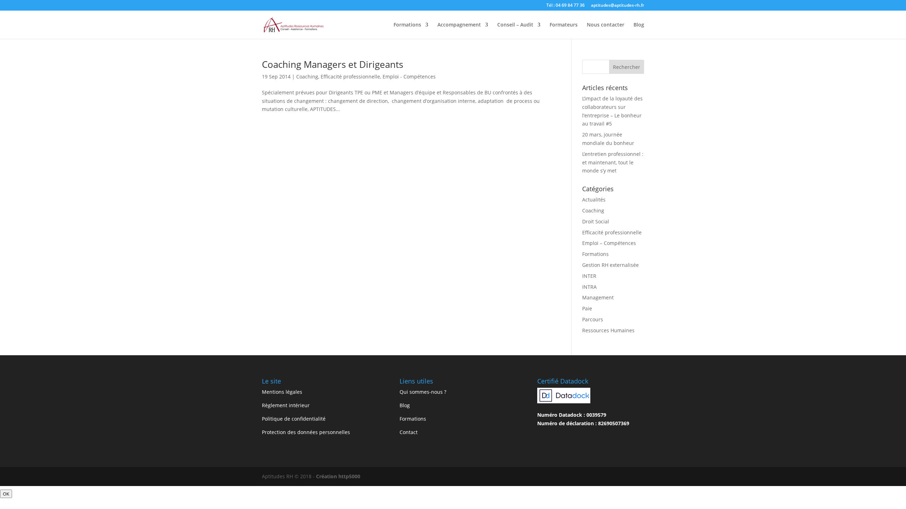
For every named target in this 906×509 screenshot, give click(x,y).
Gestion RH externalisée (610, 265)
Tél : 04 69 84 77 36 (565, 5)
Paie (587, 308)
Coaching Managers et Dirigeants (332, 64)
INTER (589, 276)
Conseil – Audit (515, 25)
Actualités (594, 199)
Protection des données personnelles (306, 432)
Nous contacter (605, 25)
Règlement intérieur (286, 405)
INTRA (589, 286)
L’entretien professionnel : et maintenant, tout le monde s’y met (612, 162)
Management (598, 297)
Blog (638, 25)
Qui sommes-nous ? (423, 391)
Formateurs (564, 25)
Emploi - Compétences (409, 76)
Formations (407, 25)
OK (6, 494)
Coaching (307, 76)
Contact (409, 432)
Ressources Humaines (608, 330)
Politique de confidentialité (294, 418)
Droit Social (595, 221)
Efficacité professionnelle (350, 76)
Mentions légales (282, 391)
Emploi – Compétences (609, 243)
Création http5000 (338, 476)
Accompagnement (459, 25)
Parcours (592, 319)
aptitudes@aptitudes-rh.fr (617, 5)
